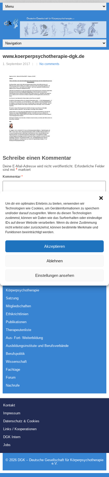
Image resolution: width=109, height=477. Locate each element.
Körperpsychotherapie (22, 290)
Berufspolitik (15, 354)
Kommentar (13, 176)
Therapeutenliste (18, 330)
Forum (11, 377)
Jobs (7, 445)
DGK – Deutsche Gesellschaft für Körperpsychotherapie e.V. (60, 461)
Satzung (12, 298)
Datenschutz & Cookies (21, 421)
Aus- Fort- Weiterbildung (24, 338)
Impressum (11, 413)
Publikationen (16, 322)
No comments (49, 64)
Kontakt (9, 405)
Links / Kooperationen (20, 429)
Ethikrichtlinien (17, 314)
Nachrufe (13, 385)
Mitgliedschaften (18, 306)
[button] (101, 198)
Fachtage (13, 369)
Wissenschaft (16, 362)
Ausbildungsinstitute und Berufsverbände (37, 346)
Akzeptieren (54, 246)
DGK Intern (11, 437)
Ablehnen (55, 261)
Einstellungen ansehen (54, 275)
